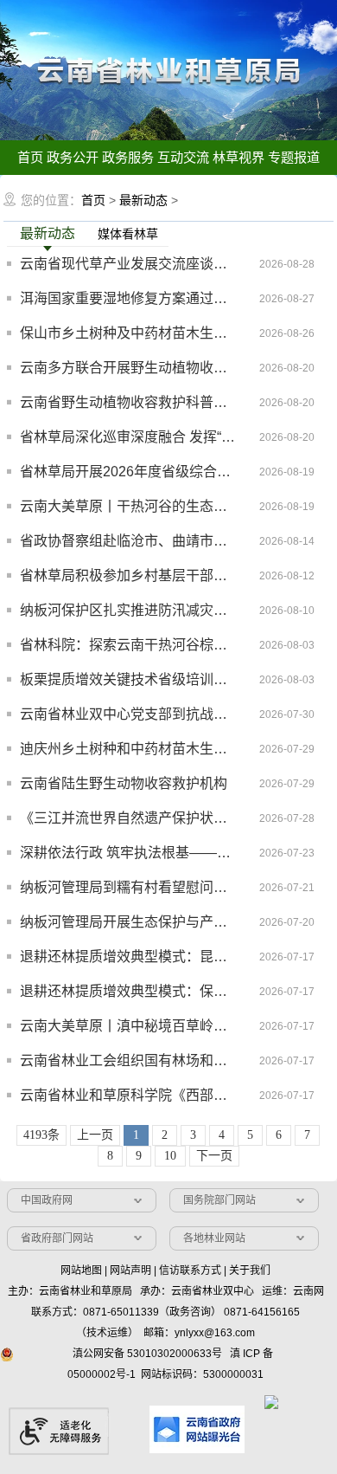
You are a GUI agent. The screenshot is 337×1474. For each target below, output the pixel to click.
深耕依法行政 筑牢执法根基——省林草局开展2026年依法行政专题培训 (129, 852)
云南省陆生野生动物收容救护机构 (123, 783)
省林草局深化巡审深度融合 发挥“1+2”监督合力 (129, 437)
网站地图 (81, 1270)
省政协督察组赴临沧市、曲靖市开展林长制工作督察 (129, 540)
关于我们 (249, 1270)
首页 (30, 157)
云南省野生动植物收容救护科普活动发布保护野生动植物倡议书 (129, 402)
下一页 (214, 1155)
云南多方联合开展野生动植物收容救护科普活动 (129, 367)
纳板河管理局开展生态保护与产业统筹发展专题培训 (129, 922)
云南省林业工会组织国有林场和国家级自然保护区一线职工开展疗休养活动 (129, 1060)
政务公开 (73, 157)
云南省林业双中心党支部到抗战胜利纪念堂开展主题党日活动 (129, 714)
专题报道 (294, 157)
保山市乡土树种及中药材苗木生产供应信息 (129, 333)
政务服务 (128, 157)
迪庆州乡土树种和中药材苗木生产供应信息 (129, 748)
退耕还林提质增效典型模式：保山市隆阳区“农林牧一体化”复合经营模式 (129, 991)
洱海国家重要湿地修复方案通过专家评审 (129, 298)
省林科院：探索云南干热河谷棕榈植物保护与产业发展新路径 (129, 644)
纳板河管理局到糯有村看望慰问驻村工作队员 (129, 887)
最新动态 (143, 200)
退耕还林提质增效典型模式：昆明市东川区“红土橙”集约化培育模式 (129, 956)
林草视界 (238, 157)
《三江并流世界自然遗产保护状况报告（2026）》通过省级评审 (129, 818)
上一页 (95, 1134)
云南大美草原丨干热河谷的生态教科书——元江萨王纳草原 (129, 506)
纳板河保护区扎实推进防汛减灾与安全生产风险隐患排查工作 (129, 610)
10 (170, 1155)
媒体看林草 (128, 234)
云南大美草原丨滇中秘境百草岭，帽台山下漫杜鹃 (129, 1025)
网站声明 (130, 1270)
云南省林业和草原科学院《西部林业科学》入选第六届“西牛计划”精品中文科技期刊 (129, 1095)
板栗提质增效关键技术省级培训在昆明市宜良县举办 (129, 679)
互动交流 (183, 157)
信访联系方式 (190, 1270)
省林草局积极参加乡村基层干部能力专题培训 (129, 575)
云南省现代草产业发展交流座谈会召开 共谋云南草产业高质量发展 (129, 263)
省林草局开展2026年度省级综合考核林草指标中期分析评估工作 (129, 471)
